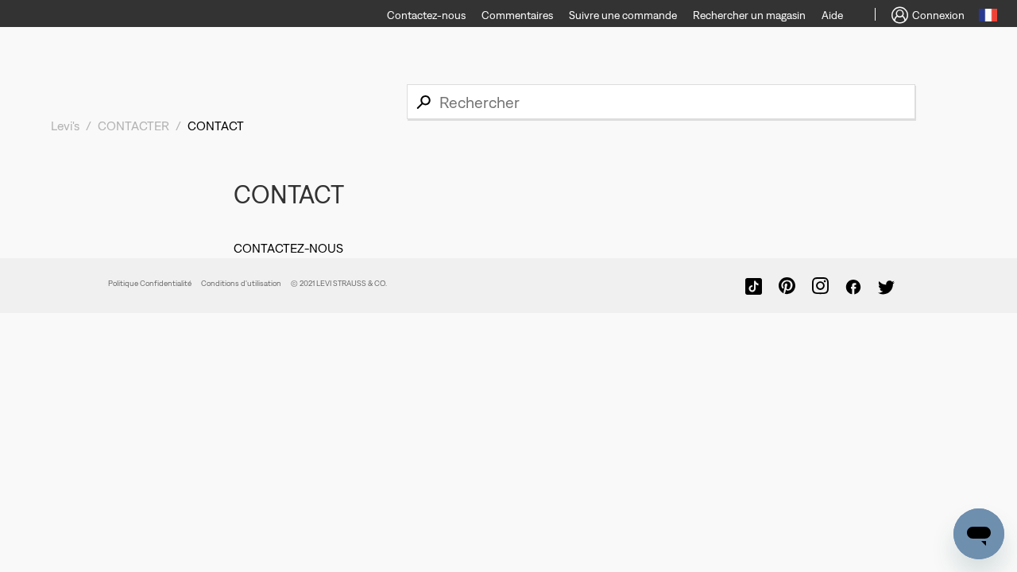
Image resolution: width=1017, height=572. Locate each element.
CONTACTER (133, 125)
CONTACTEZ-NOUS (288, 248)
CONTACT (216, 125)
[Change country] (988, 17)
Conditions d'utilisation (241, 283)
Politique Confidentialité (149, 283)
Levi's (65, 125)
